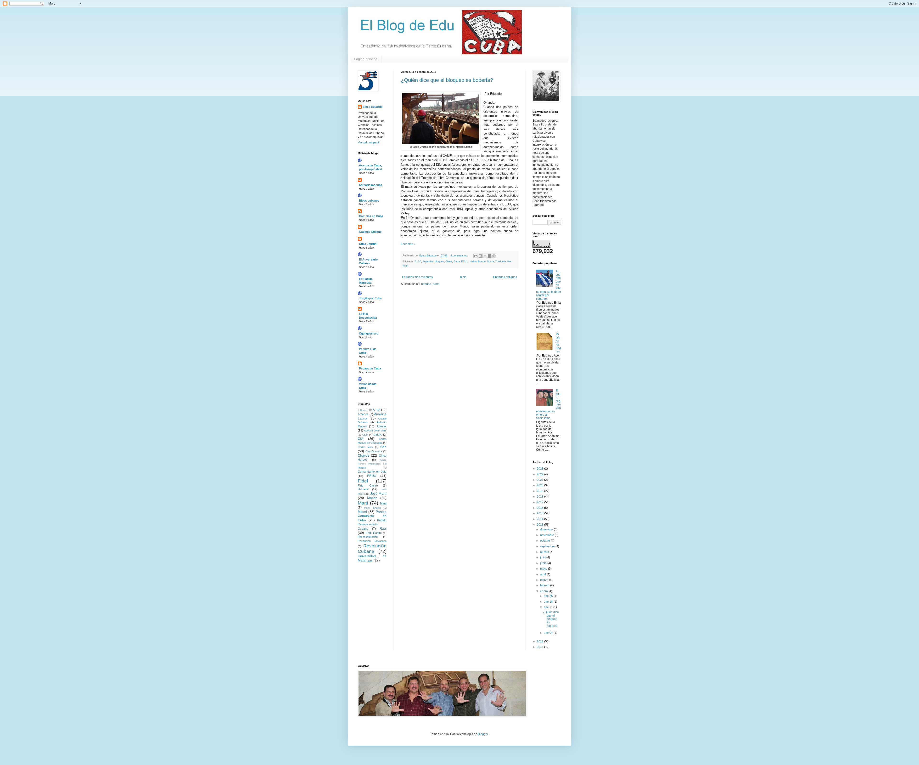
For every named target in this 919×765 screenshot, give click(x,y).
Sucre (490, 261)
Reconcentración (368, 536)
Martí (363, 502)
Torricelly (500, 261)
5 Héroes (363, 410)
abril (543, 574)
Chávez (363, 455)
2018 (540, 496)
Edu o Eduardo (372, 106)
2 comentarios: (460, 255)
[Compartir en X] (484, 256)
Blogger (483, 734)
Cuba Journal (368, 244)
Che (383, 447)
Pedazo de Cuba (370, 368)
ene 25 (549, 596)
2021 (540, 480)
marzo (544, 580)
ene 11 (548, 607)
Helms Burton (478, 261)
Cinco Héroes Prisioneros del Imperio (372, 464)
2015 (540, 513)
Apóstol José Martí (375, 430)
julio (543, 557)
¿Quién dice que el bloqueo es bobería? (447, 80)
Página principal (366, 59)
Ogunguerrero (368, 333)
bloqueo (439, 261)
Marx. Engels (372, 507)
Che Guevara (373, 451)
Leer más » (408, 244)
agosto (545, 552)
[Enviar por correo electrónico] (475, 256)
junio (543, 563)
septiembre (547, 546)
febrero (545, 585)
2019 (540, 491)
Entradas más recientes (417, 277)
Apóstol (382, 426)
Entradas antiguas (505, 277)
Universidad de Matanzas (372, 558)
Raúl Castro (373, 533)
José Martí (378, 493)
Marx (383, 503)
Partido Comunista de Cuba (372, 516)
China (448, 261)
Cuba (457, 261)
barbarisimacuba (370, 185)
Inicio (463, 277)
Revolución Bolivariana (372, 540)
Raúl (383, 528)
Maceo (372, 498)
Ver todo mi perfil (369, 142)
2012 (540, 641)
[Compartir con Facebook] (489, 256)
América (363, 414)
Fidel (363, 480)
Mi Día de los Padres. (558, 343)
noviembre (547, 535)
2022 (540, 474)
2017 (540, 502)
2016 (540, 508)
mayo (544, 568)
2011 (540, 647)
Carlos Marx (365, 447)
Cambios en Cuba (371, 216)
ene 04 (549, 633)
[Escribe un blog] (480, 256)
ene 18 (549, 601)
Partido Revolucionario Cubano (372, 524)
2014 (540, 519)
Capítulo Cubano (370, 231)
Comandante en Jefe (372, 471)
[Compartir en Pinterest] (494, 256)
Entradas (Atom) (429, 284)
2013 (540, 524)
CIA (360, 439)
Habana (363, 489)
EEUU (464, 261)
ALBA (418, 261)
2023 (540, 468)
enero (544, 591)
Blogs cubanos (369, 200)
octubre (545, 540)
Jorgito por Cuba (370, 298)
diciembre (547, 529)
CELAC (378, 434)
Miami (362, 512)
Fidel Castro (368, 485)
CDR (365, 434)
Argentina (427, 261)
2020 (540, 485)
